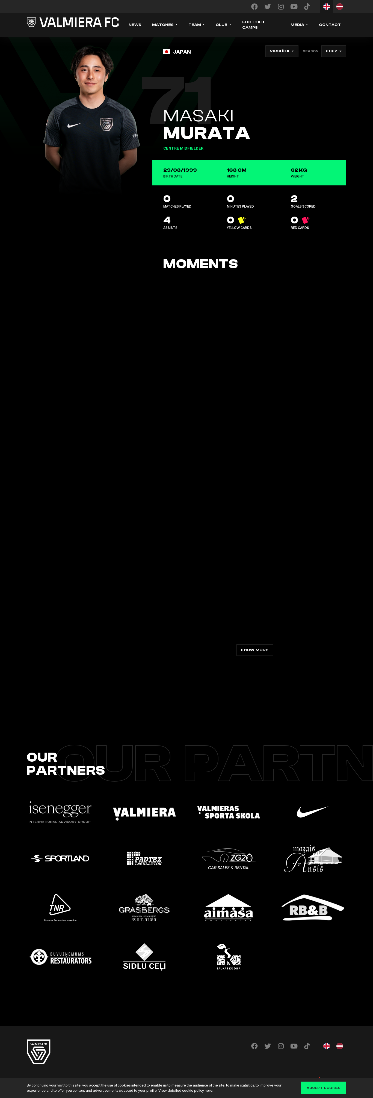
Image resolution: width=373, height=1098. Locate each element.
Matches (163, 25)
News (135, 25)
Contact (330, 25)
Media (297, 25)
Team (194, 25)
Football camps (253, 25)
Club (221, 25)
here (208, 1090)
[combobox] (281, 51)
